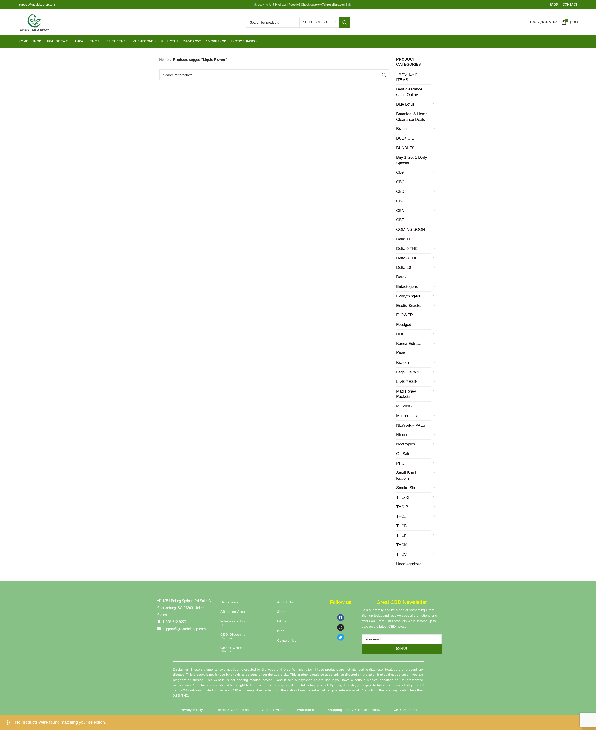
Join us (402, 649)
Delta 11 (403, 239)
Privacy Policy (191, 710)
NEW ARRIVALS (410, 425)
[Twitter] (340, 637)
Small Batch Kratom (406, 476)
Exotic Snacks (408, 305)
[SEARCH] (344, 22)
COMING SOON (410, 229)
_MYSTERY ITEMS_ (406, 77)
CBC (400, 182)
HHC (400, 334)
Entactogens (407, 286)
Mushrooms (406, 415)
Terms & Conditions (232, 710)
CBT (400, 220)
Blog (281, 631)
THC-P (402, 507)
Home (164, 60)
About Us (285, 602)
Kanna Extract (408, 343)
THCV (401, 554)
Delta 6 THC (407, 248)
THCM (401, 545)
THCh (401, 535)
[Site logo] (34, 22)
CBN (400, 210)
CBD (400, 191)
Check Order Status (231, 649)
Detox (401, 277)
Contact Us (287, 640)
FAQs (282, 621)
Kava (400, 353)
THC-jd (402, 497)
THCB (401, 526)
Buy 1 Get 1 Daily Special (411, 160)
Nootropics (405, 444)
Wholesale (305, 710)
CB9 (400, 172)
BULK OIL (405, 138)
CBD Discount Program (232, 636)
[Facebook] (340, 617)
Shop (281, 611)
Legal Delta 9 (407, 372)
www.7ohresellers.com (330, 4)
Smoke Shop (407, 488)
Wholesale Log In (233, 623)
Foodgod (403, 324)
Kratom (402, 362)
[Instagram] (340, 627)
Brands (402, 129)
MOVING (404, 406)
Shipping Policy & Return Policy (354, 710)
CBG (400, 201)
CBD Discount (405, 710)
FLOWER (404, 315)
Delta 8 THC (407, 258)
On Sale (403, 453)
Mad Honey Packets (406, 394)
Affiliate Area (273, 710)
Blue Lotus (405, 104)
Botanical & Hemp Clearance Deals (411, 117)
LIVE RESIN (407, 381)
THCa (401, 516)
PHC (400, 463)
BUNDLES (405, 148)
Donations (229, 602)
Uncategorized (408, 564)
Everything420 (408, 296)
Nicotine (403, 435)
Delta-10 (403, 267)
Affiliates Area (232, 611)
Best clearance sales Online (409, 92)
